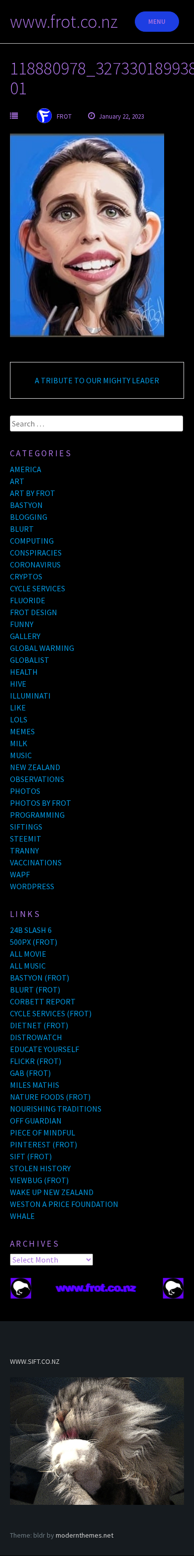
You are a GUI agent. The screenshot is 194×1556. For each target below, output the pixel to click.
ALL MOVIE (28, 954)
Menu (157, 21)
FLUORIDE (27, 600)
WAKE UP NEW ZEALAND (52, 1192)
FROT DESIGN (33, 612)
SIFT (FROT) (31, 1156)
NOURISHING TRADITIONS (55, 1109)
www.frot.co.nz (64, 21)
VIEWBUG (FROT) (39, 1180)
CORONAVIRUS (35, 564)
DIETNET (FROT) (39, 1025)
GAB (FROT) (30, 1073)
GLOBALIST (29, 660)
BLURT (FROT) (35, 989)
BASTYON (26, 505)
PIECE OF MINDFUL (42, 1132)
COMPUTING (32, 541)
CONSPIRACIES (36, 553)
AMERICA (25, 469)
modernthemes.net (84, 1535)
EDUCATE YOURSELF (44, 1049)
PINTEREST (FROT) (43, 1144)
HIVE (18, 684)
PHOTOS (25, 791)
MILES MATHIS (34, 1085)
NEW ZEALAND (35, 767)
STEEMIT (25, 839)
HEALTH (24, 672)
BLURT (22, 529)
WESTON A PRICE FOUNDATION (64, 1204)
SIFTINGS (26, 827)
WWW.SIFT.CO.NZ (35, 1361)
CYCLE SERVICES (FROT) (51, 1013)
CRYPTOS (26, 576)
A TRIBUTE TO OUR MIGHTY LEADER (97, 380)
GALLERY (25, 636)
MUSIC (21, 755)
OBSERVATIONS (37, 779)
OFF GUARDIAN (36, 1121)
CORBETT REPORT (43, 1001)
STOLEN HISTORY (40, 1168)
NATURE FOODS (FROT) (50, 1097)
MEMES (22, 731)
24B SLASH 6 (31, 930)
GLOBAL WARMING (42, 648)
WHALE (22, 1216)
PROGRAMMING (37, 815)
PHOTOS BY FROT (40, 803)
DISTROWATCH (36, 1037)
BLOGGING (28, 517)
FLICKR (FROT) (35, 1061)
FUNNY (21, 624)
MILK (18, 743)
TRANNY (24, 850)
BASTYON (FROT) (39, 978)
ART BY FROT (32, 493)
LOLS (18, 719)
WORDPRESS (32, 886)
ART (17, 481)
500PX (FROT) (33, 942)
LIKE (18, 707)
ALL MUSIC (28, 966)
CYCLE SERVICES (37, 588)
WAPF (20, 874)
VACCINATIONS (36, 862)
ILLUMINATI (30, 696)
